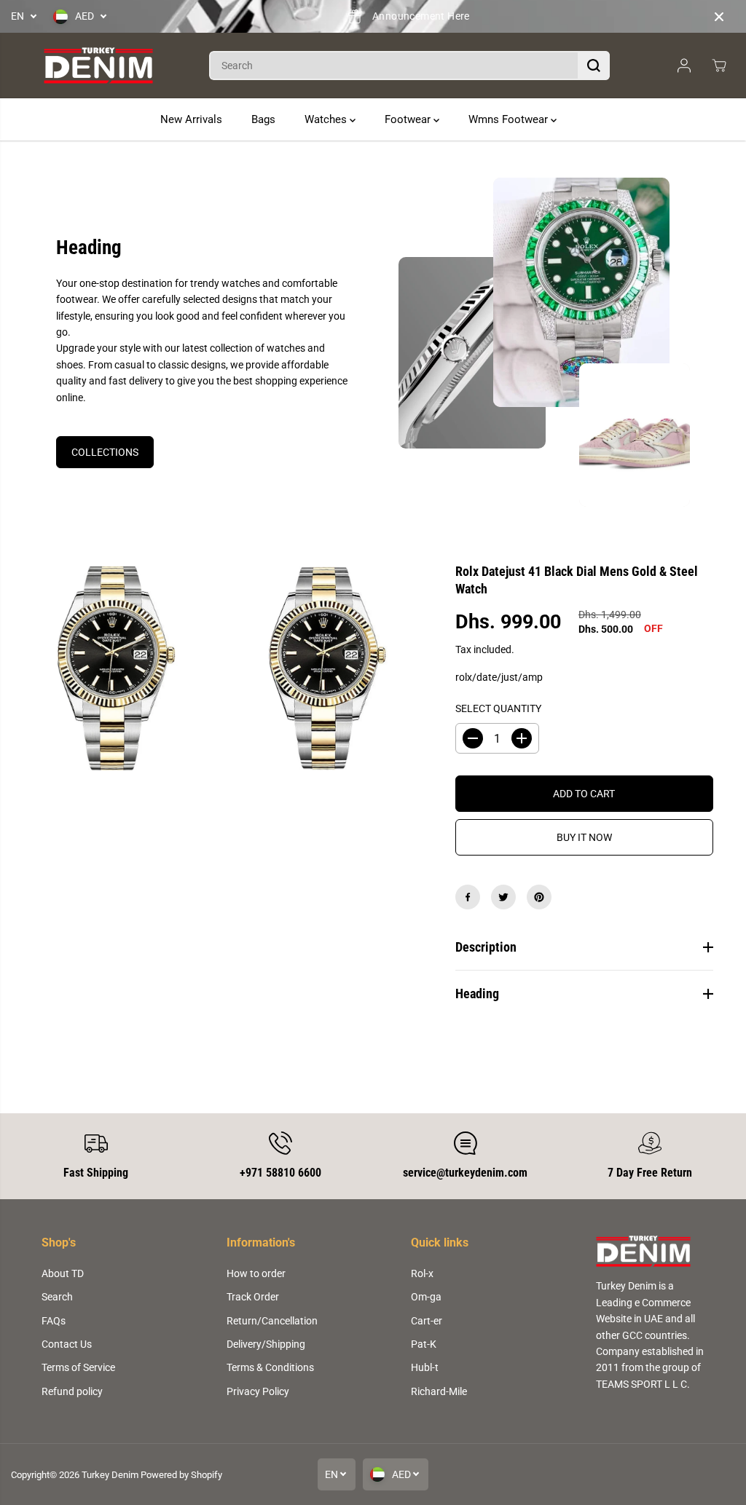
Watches (327, 119)
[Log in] (684, 66)
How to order (256, 1273)
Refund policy (72, 1391)
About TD (63, 1273)
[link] (650, 1251)
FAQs (54, 1321)
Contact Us (67, 1344)
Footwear (409, 119)
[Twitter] (503, 897)
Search (57, 1297)
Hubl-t (425, 1367)
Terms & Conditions (270, 1367)
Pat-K (423, 1344)
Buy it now (584, 837)
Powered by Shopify (181, 1474)
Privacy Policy (258, 1391)
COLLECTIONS (104, 452)
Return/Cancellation (272, 1321)
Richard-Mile (439, 1391)
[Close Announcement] (719, 17)
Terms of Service (78, 1367)
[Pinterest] (539, 897)
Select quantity (498, 708)
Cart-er (426, 1321)
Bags (263, 119)
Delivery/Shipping (266, 1344)
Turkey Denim (110, 1474)
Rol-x (422, 1273)
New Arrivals (191, 119)
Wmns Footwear (509, 119)
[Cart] (719, 66)
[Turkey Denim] (98, 65)
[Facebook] (467, 897)
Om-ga (426, 1297)
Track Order (253, 1297)
